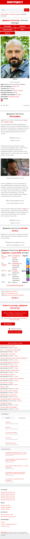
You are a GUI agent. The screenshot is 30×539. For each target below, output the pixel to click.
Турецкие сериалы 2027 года (8, 492)
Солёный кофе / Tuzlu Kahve (7, 354)
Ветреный (7, 427)
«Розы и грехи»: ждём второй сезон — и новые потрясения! (16, 466)
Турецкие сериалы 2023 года (8, 499)
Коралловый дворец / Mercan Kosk (9, 362)
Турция (20, 90)
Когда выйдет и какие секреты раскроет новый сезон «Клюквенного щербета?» (15, 473)
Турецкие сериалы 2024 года (8, 498)
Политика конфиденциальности (9, 524)
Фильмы (22, 26)
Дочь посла (8, 437)
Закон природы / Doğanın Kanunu (9, 366)
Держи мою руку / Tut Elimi (7, 346)
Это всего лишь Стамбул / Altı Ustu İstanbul (11, 378)
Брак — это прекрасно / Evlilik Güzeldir (10, 350)
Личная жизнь (7, 29)
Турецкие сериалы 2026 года (8, 494)
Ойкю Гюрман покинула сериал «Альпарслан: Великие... (15, 314)
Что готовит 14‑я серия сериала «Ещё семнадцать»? (14, 479)
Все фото (15, 298)
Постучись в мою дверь (11, 432)
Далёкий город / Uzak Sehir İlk (8, 395)
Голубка (24, 208)
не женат (18, 94)
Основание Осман (16, 257)
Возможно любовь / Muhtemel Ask (9, 370)
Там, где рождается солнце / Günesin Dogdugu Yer (14, 358)
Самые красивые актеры (7, 514)
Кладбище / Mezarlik (5, 403)
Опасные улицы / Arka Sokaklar (8, 407)
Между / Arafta (4, 386)
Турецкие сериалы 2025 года (8, 496)
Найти (26, 9)
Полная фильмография (15, 285)
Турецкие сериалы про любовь (8, 516)
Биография (7, 26)
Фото (22, 29)
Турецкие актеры (13, 96)
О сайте (3, 522)
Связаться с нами (5, 526)
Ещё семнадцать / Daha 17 (7, 374)
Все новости (8, 324)
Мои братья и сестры (10, 443)
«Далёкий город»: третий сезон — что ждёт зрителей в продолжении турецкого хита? (16, 453)
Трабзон (15, 90)
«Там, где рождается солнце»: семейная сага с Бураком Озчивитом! (16, 459)
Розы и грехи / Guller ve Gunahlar (9, 391)
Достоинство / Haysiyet (6, 382)
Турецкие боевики (5, 509)
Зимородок (8, 422)
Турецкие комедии (5, 505)
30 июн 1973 (15, 86)
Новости (7, 33)
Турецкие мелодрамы (6, 507)
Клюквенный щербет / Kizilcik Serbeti (10, 399)
